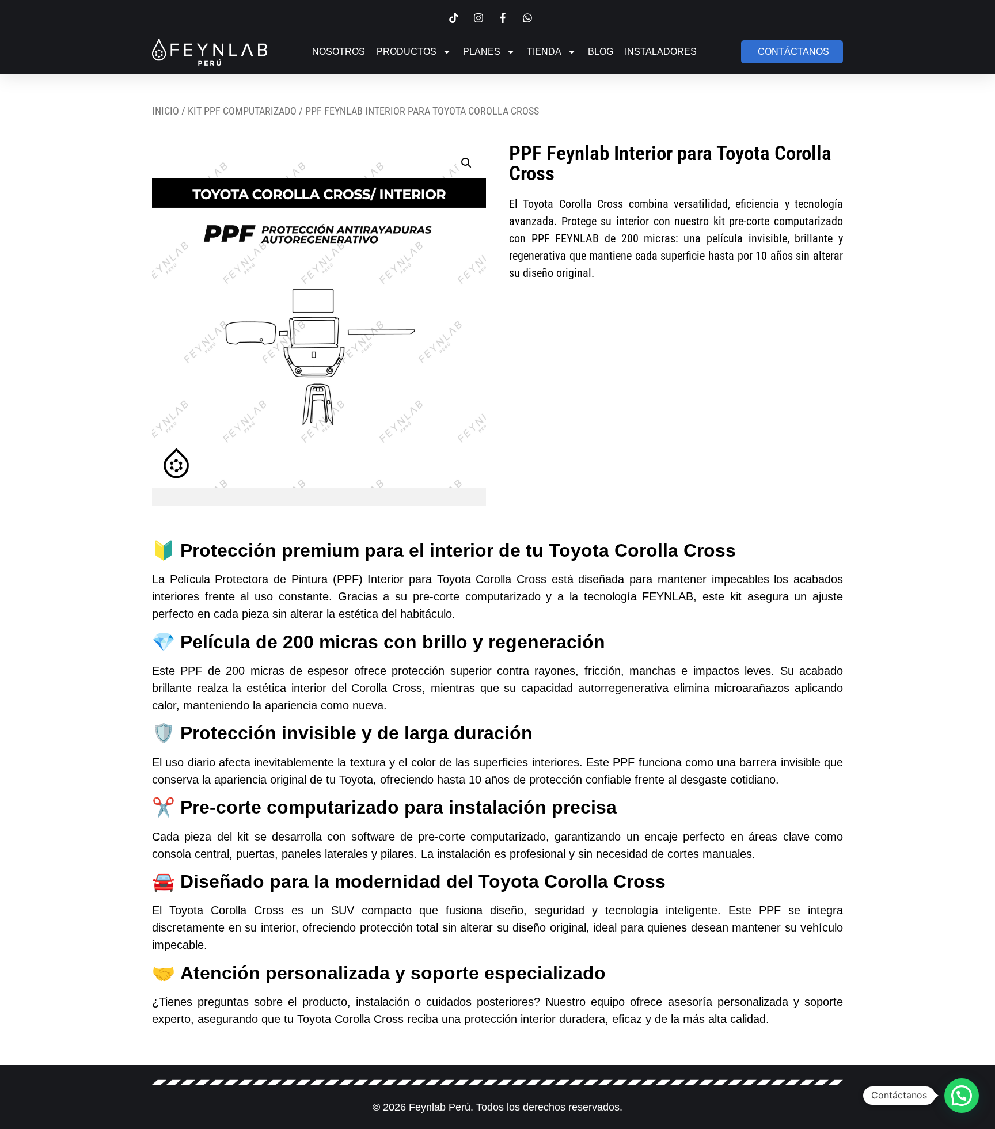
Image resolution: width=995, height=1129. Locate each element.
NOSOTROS (338, 51)
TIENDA (544, 51)
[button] (466, 163)
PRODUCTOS (406, 51)
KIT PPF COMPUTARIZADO (242, 111)
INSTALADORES (661, 51)
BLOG (600, 51)
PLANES (481, 51)
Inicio (165, 111)
